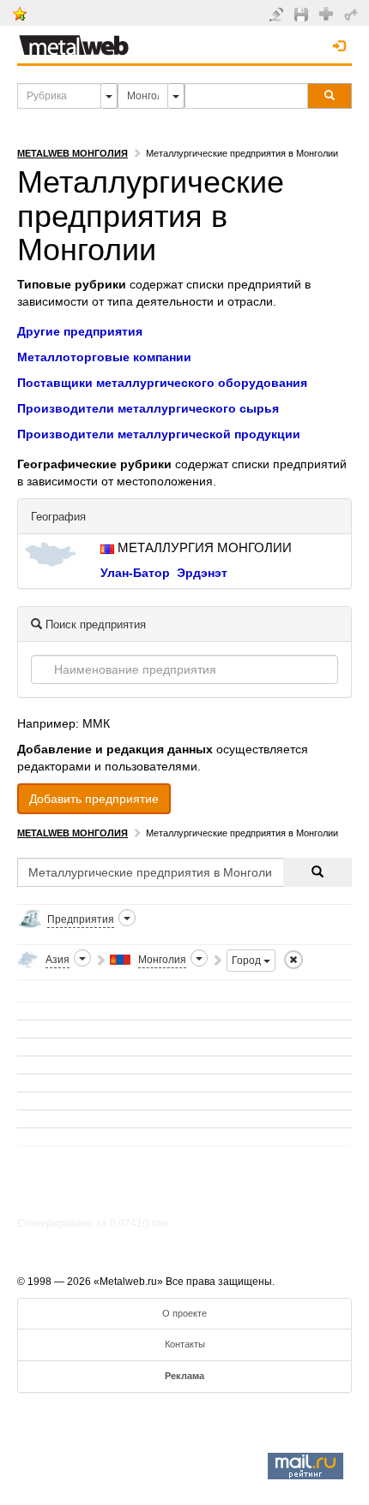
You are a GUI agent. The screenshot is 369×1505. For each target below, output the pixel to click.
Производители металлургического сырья (148, 408)
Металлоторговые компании (104, 357)
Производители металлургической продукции (158, 434)
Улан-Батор (135, 573)
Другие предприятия (79, 331)
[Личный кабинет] (353, 14)
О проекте (184, 1313)
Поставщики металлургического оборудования (162, 383)
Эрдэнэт (202, 573)
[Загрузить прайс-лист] (303, 14)
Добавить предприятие (94, 799)
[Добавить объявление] (278, 14)
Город (247, 961)
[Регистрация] (328, 13)
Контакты (185, 1344)
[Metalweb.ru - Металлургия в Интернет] (73, 40)
